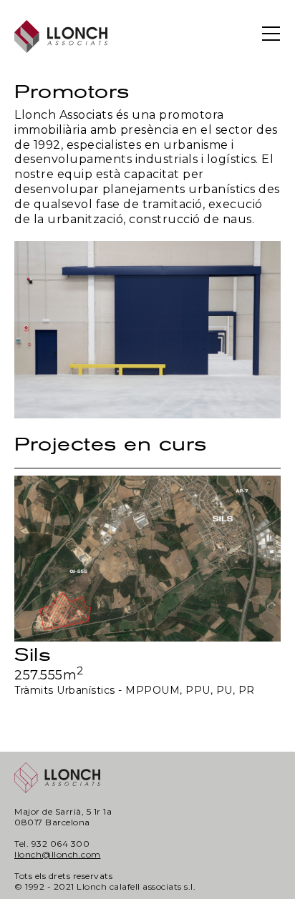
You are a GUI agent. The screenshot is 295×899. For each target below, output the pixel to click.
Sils (32, 655)
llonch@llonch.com (57, 854)
